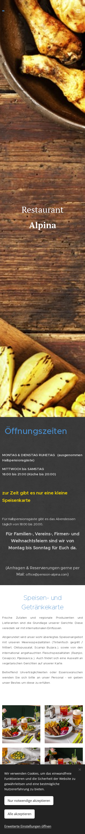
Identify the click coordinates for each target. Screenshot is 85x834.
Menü (78, 11)
